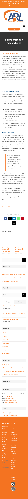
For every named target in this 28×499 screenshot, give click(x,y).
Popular (8, 302)
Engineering (6, 343)
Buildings (5, 336)
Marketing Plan (13, 415)
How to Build (5, 415)
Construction (4, 206)
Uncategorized (6, 353)
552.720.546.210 (10, 398)
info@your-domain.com (10, 400)
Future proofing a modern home (10, 281)
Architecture (21, 205)
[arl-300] (13, 9)
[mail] (9, 6)
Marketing (10, 206)
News (4, 350)
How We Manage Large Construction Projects (19, 249)
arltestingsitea (6, 205)
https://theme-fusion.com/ (11, 402)
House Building (19, 412)
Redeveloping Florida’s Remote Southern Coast (6, 249)
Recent (20, 302)
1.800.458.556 (9, 396)
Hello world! (6, 271)
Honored (12, 412)
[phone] (12, 6)
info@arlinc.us (5, 467)
